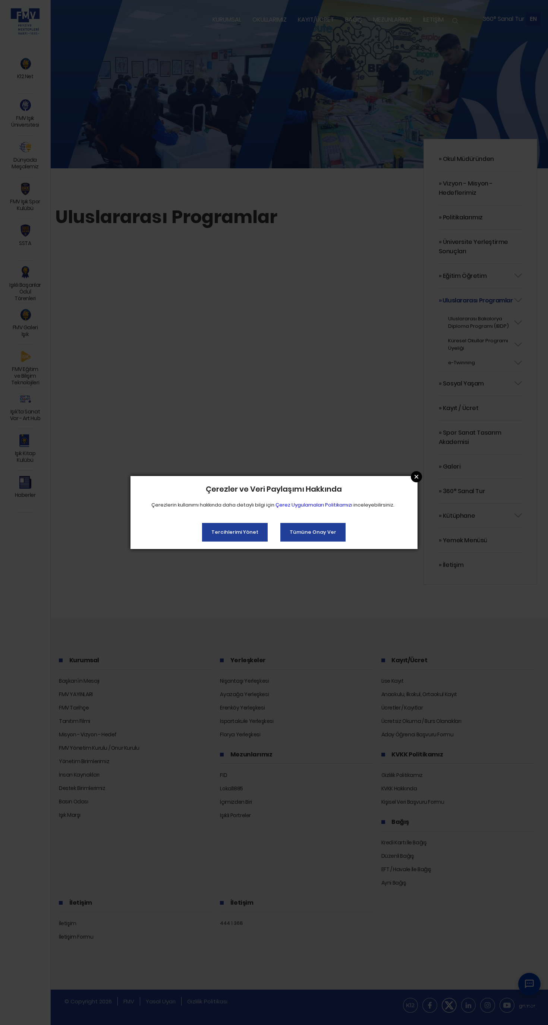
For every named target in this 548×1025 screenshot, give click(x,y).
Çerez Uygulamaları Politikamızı (313, 504)
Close (416, 476)
